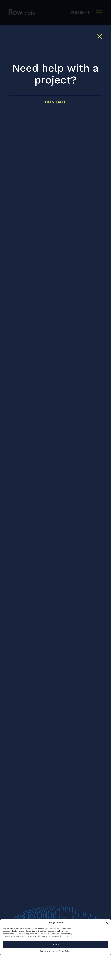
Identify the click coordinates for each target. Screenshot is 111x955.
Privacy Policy (64, 951)
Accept (55, 944)
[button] (106, 922)
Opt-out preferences (48, 951)
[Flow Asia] (51, 12)
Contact (55, 102)
